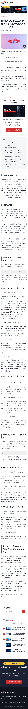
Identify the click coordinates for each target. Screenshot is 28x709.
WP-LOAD (7, 2)
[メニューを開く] (26, 2)
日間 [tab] (6, 623)
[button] (14, 41)
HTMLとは (7, 145)
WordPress (4, 16)
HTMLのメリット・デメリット (12, 156)
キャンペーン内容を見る (14, 130)
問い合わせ (22, 702)
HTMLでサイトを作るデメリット (14, 161)
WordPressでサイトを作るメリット (15, 150)
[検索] (23, 611)
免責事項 (15, 702)
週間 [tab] (14, 623)
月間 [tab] (21, 623)
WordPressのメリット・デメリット (14, 147)
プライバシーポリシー (6, 702)
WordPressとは (9, 142)
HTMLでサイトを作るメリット (14, 159)
